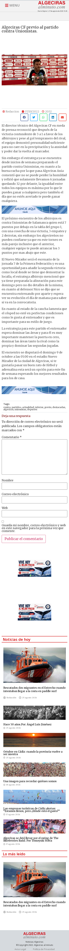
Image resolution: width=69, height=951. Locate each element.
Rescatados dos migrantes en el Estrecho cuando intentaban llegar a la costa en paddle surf (34, 689)
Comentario (12, 437)
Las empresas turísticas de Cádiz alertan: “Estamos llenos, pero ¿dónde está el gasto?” (31, 810)
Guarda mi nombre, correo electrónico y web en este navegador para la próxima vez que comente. (34, 528)
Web (5, 508)
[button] (24, 117)
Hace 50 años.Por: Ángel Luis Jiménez (27, 724)
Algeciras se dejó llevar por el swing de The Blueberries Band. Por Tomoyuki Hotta (30, 839)
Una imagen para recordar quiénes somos (30, 781)
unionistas (20, 409)
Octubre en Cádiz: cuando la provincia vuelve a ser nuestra (32, 753)
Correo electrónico (15, 494)
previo (47, 407)
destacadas (58, 407)
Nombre (7, 480)
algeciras (8, 409)
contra (7, 407)
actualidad (28, 407)
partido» (16, 407)
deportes (32, 409)
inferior (39, 407)
